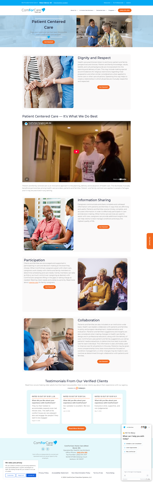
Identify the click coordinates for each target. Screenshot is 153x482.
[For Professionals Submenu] (124, 2)
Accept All (31, 475)
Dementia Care (100, 10)
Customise (10, 475)
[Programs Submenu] (115, 10)
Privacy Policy (44, 473)
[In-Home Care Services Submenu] (94, 10)
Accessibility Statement (60, 473)
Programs (111, 10)
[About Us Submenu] (77, 10)
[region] (20, 469)
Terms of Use (98, 473)
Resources (107, 2)
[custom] (43, 449)
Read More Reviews (76, 428)
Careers (128, 2)
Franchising (110, 473)
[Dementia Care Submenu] (106, 10)
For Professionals (118, 2)
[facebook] (47, 449)
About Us (73, 10)
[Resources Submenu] (111, 2)
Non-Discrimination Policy (81, 473)
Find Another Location (61, 3)
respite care (33, 282)
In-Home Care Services (86, 10)
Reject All (21, 475)
